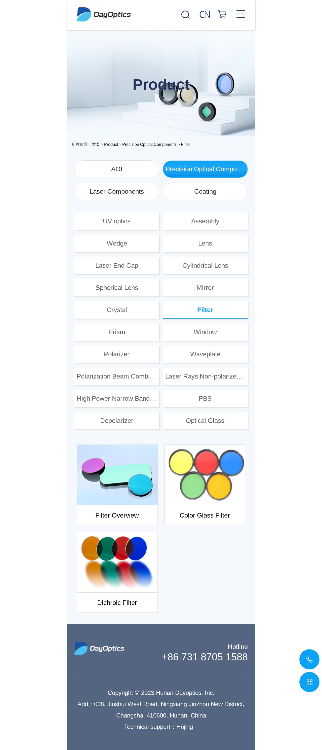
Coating (205, 191)
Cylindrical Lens (205, 265)
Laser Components (117, 191)
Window (205, 332)
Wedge (117, 243)
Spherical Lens (117, 287)
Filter (185, 144)
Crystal (117, 310)
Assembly (205, 221)
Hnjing (184, 726)
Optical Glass (205, 420)
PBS (205, 398)
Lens (205, 243)
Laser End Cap (116, 265)
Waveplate (205, 354)
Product (111, 144)
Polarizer (117, 354)
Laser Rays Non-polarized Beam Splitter (206, 376)
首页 (96, 144)
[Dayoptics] (161, 10)
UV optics (117, 221)
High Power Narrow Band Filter (118, 398)
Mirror (205, 287)
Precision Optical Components (149, 144)
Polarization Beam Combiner (118, 376)
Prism (116, 332)
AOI (116, 169)
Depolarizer (116, 420)
